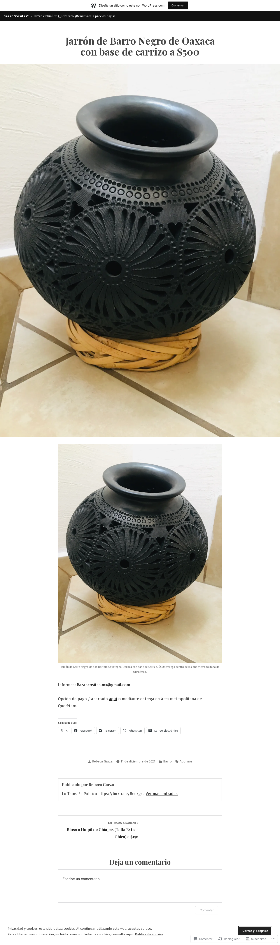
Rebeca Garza (102, 761)
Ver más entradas (162, 793)
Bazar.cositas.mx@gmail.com (103, 684)
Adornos (186, 761)
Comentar (207, 910)
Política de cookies (149, 934)
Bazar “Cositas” (16, 16)
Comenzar (178, 5)
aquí (113, 698)
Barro (167, 761)
